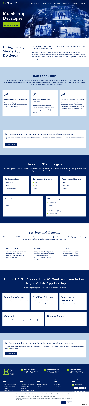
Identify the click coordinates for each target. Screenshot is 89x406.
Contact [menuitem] (82, 3)
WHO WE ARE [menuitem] (57, 3)
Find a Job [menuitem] (74, 3)
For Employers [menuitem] (35, 3)
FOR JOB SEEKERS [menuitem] (46, 3)
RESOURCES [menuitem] (66, 3)
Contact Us (10, 144)
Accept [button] (64, 402)
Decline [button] (69, 402)
